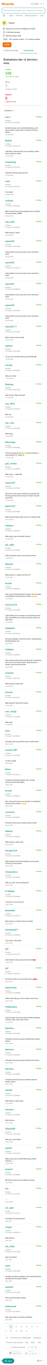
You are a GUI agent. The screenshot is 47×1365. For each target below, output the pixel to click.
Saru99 (8, 1090)
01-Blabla (9, 891)
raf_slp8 (9, 1208)
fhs (7, 1188)
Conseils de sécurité (18, 1347)
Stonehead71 (11, 929)
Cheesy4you (11, 872)
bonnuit (9, 692)
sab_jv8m (10, 222)
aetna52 (9, 1287)
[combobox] (23, 10)
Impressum (37, 1338)
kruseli (8, 583)
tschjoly (9, 200)
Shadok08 (10, 1128)
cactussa (9, 812)
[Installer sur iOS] (15, 1353)
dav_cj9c (9, 423)
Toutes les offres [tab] (10, 50)
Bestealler (10, 910)
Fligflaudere (11, 1007)
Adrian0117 (11, 326)
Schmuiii (9, 673)
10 (21, 1331)
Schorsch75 (11, 604)
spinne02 (9, 241)
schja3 (8, 1227)
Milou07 (9, 564)
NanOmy (9, 1028)
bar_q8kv (9, 544)
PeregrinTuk (11, 850)
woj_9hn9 (10, 403)
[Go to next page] (26, 1331)
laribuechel (10, 1306)
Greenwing (10, 162)
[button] (35, 3)
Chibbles (9, 649)
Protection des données (14, 1342)
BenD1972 (10, 506)
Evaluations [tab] (29, 50)
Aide (26, 1342)
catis (7, 181)
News (33, 1342)
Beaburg (9, 384)
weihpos (9, 525)
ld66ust (9, 831)
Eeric (7, 730)
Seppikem (10, 628)
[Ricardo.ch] (8, 4)
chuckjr (8, 365)
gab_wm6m (11, 463)
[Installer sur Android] (31, 1353)
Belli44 (8, 140)
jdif (7, 949)
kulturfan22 (11, 987)
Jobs (39, 1342)
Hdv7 (7, 117)
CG (7, 1338)
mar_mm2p (10, 711)
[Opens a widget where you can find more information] (8, 1361)
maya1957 (10, 483)
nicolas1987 (11, 750)
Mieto (8, 769)
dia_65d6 (9, 1246)
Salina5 (8, 346)
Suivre (7, 45)
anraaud (9, 1109)
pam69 (8, 1148)
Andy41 (9, 1169)
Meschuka (10, 442)
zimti (7, 1265)
